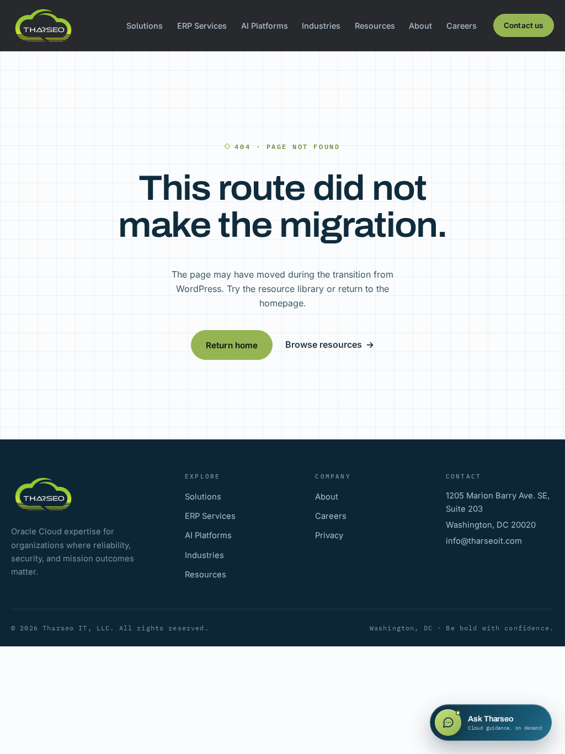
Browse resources (329, 344)
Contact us (523, 25)
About (420, 25)
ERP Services (202, 25)
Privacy (329, 535)
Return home (232, 345)
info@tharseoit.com (484, 541)
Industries (321, 25)
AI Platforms (264, 25)
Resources (375, 25)
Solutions (144, 25)
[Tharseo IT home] (43, 25)
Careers (461, 25)
